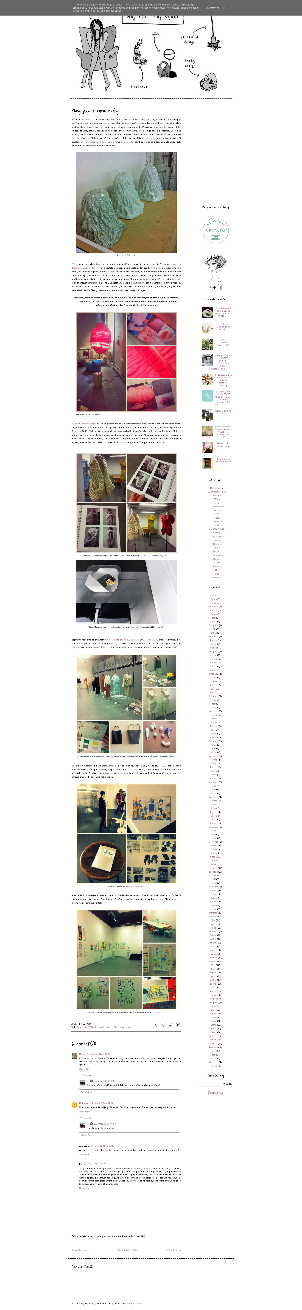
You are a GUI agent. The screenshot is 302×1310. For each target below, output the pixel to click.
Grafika (217, 532)
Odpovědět (84, 1069)
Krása (217, 540)
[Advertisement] (215, 152)
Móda (116, 1027)
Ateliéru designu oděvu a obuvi (123, 639)
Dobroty (217, 547)
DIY (217, 514)
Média (217, 518)
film (217, 570)
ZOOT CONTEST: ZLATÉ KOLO (223, 342)
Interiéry (217, 510)
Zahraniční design (217, 491)
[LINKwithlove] (215, 1093)
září (214, 617)
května (213, 595)
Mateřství (216, 577)
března (213, 610)
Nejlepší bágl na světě (223, 412)
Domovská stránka (127, 1250)
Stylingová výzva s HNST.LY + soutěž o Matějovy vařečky (223, 380)
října (214, 603)
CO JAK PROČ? (217, 529)
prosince (214, 647)
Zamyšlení (125, 1027)
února (214, 599)
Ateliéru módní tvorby (84, 423)
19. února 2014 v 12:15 (98, 1054)
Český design (217, 488)
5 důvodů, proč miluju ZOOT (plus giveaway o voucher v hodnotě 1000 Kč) (223, 398)
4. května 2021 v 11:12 (95, 1164)
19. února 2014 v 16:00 (102, 1103)
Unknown (84, 1103)
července (213, 606)
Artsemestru (127, 142)
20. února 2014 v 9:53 (105, 1123)
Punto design (135, 627)
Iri (88, 1081)
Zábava (217, 566)
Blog (217, 574)
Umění (217, 525)
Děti (217, 503)
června (213, 659)
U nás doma (217, 555)
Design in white (134, 1303)
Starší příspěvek (173, 1250)
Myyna (82, 1054)
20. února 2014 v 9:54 (105, 1081)
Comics (217, 559)
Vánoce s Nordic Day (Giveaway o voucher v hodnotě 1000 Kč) (223, 431)
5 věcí (217, 562)
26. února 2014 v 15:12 (102, 1146)
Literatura (217, 551)
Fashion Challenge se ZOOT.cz (223, 327)
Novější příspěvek (81, 1250)
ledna (214, 621)
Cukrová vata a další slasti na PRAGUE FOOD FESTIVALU (223, 312)
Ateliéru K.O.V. (150, 639)
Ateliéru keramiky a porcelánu (96, 142)
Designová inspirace (103, 1027)
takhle (133, 1180)
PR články (217, 544)
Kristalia (112, 627)
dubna (214, 722)
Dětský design (217, 506)
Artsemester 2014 (85, 1027)
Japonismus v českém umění (223, 460)
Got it (226, 7)
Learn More (212, 7)
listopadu (213, 625)
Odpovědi (87, 1075)
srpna (214, 633)
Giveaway (217, 521)
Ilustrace (217, 495)
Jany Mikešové (145, 556)
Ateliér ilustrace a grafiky (135, 886)
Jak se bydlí (217, 536)
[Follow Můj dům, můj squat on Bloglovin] (215, 289)
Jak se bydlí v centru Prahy (223, 444)
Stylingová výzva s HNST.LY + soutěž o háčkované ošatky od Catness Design (220, 362)
